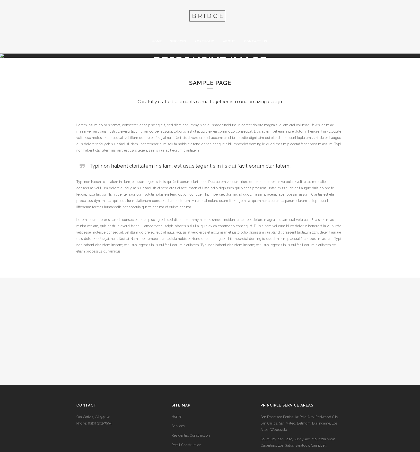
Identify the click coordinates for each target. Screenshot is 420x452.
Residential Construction (191, 435)
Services (178, 426)
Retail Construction (186, 445)
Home (176, 416)
